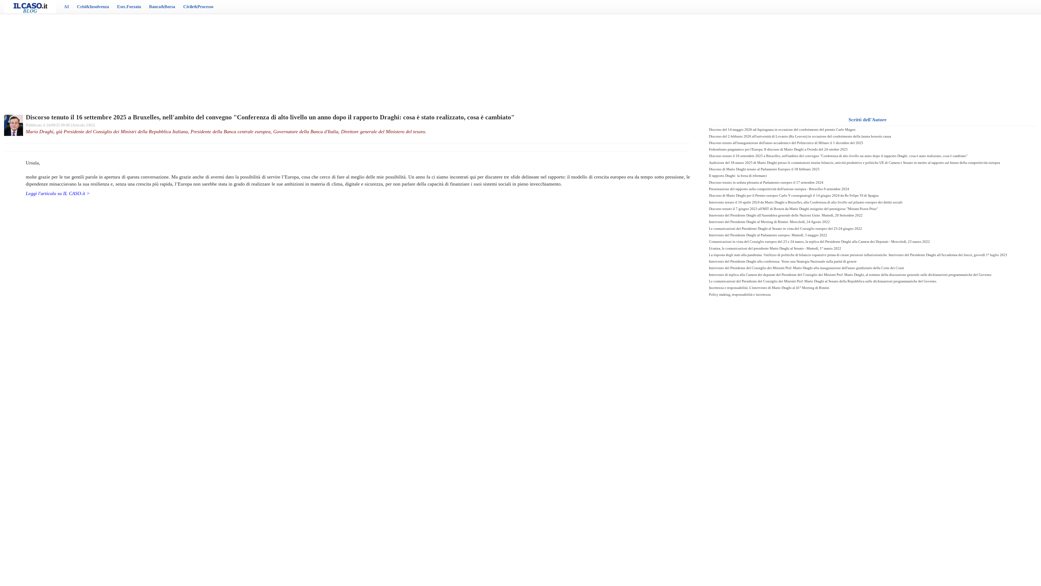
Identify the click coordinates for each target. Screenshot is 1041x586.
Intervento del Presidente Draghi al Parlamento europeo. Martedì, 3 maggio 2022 (768, 235)
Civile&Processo (198, 6)
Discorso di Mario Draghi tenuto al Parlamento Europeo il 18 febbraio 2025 (764, 169)
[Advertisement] (520, 57)
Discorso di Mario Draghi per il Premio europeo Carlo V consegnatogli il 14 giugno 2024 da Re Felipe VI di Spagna (794, 195)
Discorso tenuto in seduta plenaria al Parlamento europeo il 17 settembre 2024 (766, 182)
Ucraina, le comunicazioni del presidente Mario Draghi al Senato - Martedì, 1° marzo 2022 (775, 248)
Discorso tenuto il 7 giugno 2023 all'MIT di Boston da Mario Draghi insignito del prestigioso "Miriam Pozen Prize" (793, 209)
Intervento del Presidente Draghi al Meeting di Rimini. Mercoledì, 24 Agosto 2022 (769, 222)
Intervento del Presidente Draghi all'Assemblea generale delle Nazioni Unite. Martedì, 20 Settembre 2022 (786, 215)
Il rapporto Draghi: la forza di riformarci (738, 176)
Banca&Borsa (162, 6)
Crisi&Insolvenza (93, 6)
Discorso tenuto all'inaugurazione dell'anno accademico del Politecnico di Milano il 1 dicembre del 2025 (786, 143)
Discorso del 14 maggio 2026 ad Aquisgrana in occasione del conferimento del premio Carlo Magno (782, 130)
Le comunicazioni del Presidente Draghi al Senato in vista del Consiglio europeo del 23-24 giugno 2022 (785, 229)
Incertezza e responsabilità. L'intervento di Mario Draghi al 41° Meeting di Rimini (769, 288)
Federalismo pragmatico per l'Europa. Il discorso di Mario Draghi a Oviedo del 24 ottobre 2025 (778, 149)
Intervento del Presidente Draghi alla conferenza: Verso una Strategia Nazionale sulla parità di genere (783, 261)
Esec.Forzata (129, 6)
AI (66, 6)
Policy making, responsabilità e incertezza (740, 294)
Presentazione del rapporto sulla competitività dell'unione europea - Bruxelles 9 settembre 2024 (779, 189)
